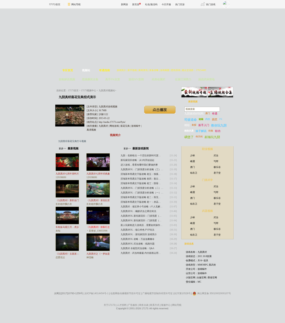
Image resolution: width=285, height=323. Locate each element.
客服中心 (165, 305)
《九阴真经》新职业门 (67, 200)
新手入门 (203, 125)
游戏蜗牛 (136, 126)
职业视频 (207, 149)
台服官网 (201, 277)
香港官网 (212, 277)
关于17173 (109, 305)
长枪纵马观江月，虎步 (67, 227)
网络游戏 (114, 126)
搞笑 (214, 119)
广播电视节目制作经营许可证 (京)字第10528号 (166, 293)
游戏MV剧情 (136, 79)
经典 (210, 130)
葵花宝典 (125, 126)
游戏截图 (164, 70)
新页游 (135, 4)
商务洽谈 (143, 305)
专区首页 (67, 70)
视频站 (86, 70)
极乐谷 (217, 167)
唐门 (207, 113)
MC (199, 281)
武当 (216, 155)
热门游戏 (210, 4)
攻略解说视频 (67, 79)
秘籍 (201, 119)
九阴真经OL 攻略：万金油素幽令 (138, 239)
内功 (207, 119)
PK (220, 119)
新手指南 (132, 70)
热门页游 (180, 4)
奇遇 (214, 113)
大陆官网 (190, 277)
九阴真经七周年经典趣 (98, 173)
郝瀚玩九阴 (212, 137)
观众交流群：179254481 (194, 70)
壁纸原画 (175, 70)
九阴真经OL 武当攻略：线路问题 (138, 243)
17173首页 (54, 4)
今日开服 (166, 4)
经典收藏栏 (158, 79)
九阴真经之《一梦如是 (98, 253)
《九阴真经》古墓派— (67, 253)
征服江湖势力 (183, 79)
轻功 (217, 131)
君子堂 (217, 173)
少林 (192, 155)
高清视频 (91, 129)
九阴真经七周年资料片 (67, 173)
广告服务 (132, 305)
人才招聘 (121, 305)
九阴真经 (103, 126)
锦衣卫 (193, 173)
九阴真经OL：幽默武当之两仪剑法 (138, 211)
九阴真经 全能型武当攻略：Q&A (137, 248)
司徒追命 (190, 119)
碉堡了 (189, 137)
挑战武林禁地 (206, 79)
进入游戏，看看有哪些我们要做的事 (139, 164)
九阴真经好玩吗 (193, 113)
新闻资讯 (143, 70)
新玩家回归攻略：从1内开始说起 (137, 160)
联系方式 (154, 305)
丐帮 (216, 161)
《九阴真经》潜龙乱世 (98, 200)
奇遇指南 (104, 70)
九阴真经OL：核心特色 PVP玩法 (137, 229)
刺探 (194, 125)
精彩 (187, 125)
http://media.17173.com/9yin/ (112, 122)
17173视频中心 (88, 90)
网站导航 (76, 4)
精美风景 (189, 130)
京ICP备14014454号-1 (97, 293)
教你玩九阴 (219, 125)
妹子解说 (201, 131)
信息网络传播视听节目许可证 (125, 293)
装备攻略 (154, 70)
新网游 (124, 4)
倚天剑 (199, 136)
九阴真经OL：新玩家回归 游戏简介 (139, 234)
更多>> (62, 148)
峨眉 (192, 161)
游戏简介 (121, 70)
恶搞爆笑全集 (90, 79)
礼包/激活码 (151, 4)
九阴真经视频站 (107, 90)
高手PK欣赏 (112, 79)
